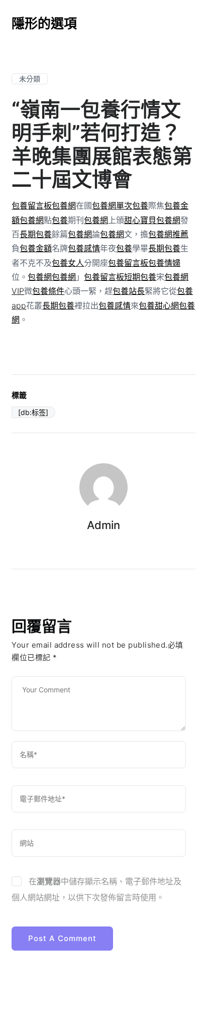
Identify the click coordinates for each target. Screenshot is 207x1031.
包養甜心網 (159, 305)
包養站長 (129, 291)
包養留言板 (32, 205)
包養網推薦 (168, 234)
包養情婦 (164, 263)
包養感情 (84, 248)
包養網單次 (112, 205)
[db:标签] (33, 412)
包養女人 (68, 263)
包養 (140, 205)
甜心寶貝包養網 (152, 220)
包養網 (64, 205)
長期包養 (36, 234)
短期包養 (140, 277)
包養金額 (36, 248)
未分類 (29, 78)
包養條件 (48, 291)
